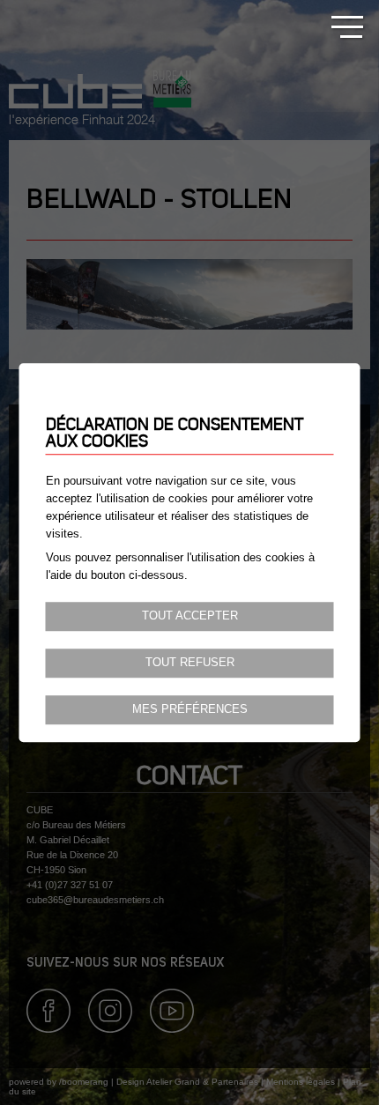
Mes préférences (190, 709)
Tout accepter (190, 616)
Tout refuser (189, 662)
